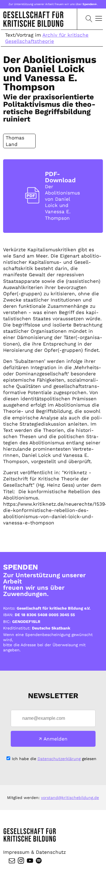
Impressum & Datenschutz (34, 852)
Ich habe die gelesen (54, 758)
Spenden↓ (90, 4)
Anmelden (56, 739)
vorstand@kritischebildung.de (70, 797)
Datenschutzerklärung (59, 758)
